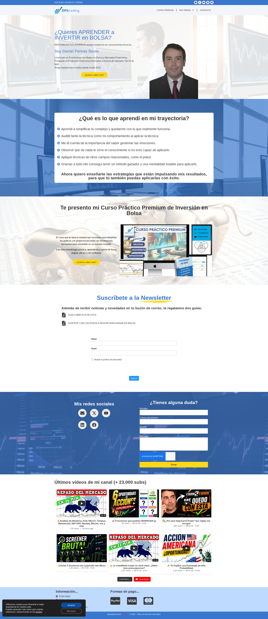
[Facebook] (212, 2)
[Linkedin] (208, 2)
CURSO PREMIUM (165, 10)
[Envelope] (195, 2)
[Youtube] (203, 2)
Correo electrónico (149, 418)
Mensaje (144, 436)
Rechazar (71, 611)
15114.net (125, 614)
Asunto (143, 427)
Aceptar (71, 605)
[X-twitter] (199, 2)
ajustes (39, 612)
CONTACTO (205, 10)
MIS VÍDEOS (185, 10)
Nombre (144, 409)
